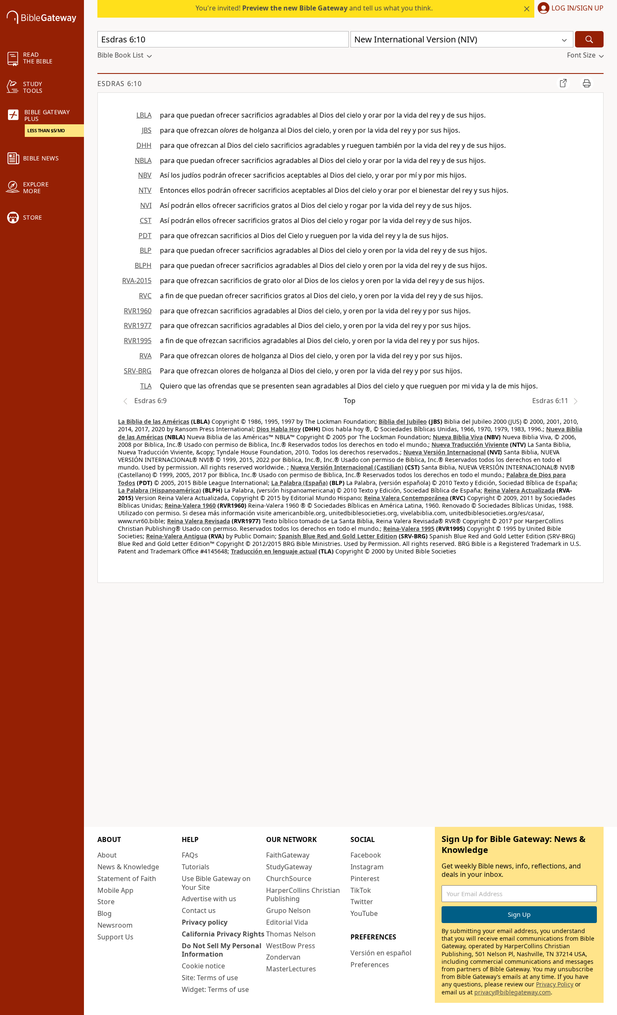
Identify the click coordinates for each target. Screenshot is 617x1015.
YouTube (364, 913)
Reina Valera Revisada (198, 521)
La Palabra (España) (299, 483)
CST (146, 220)
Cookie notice (203, 965)
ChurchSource (288, 878)
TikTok (360, 890)
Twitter (361, 901)
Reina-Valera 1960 (190, 505)
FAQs (190, 855)
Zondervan (283, 957)
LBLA (144, 115)
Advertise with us (209, 898)
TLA (146, 386)
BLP (146, 250)
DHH (144, 145)
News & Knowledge (128, 866)
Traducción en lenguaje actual (274, 551)
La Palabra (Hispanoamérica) (159, 490)
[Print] (586, 83)
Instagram (367, 866)
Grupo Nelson (288, 910)
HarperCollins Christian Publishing (303, 895)
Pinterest (364, 878)
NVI (146, 205)
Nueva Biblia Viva (458, 437)
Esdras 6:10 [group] (119, 83)
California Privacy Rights (223, 934)
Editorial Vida (287, 922)
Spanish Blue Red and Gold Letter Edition (337, 536)
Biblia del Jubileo (403, 421)
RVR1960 (138, 310)
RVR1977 (138, 325)
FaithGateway (287, 855)
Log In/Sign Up (578, 8)
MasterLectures (291, 968)
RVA (145, 355)
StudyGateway (289, 866)
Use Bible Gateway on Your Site (216, 883)
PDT (145, 235)
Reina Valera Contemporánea (406, 498)
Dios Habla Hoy (278, 429)
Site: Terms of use (210, 977)
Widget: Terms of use (215, 989)
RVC (145, 295)
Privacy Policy (554, 984)
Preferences (369, 964)
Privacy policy (204, 922)
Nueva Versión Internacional (444, 452)
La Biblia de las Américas (153, 421)
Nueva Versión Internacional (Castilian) (346, 467)
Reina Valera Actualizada (519, 490)
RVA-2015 (137, 280)
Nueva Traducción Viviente (469, 444)
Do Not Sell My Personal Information (221, 950)
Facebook (365, 855)
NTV (145, 190)
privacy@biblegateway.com (512, 992)
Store (106, 901)
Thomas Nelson (291, 934)
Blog (104, 913)
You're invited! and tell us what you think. (314, 8)
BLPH (143, 265)
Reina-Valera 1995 (408, 528)
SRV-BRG (138, 370)
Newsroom (115, 925)
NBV (145, 175)
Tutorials (195, 866)
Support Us (115, 937)
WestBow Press (290, 945)
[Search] (589, 39)
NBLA (143, 160)
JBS (147, 130)
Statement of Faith (126, 878)
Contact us (199, 910)
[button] (569, 9)
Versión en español (380, 952)
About (107, 855)
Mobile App (115, 890)
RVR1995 (138, 340)
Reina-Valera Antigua (176, 536)
